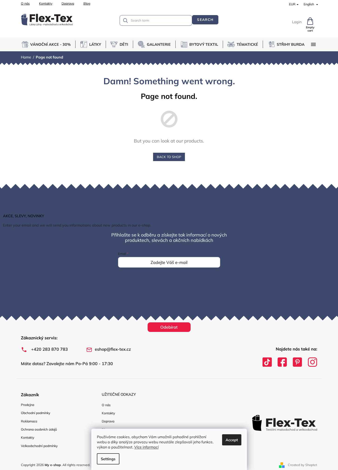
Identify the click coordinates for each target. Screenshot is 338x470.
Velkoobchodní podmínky (39, 446)
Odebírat (169, 327)
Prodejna (27, 405)
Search (205, 19)
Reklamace (29, 421)
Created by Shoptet (302, 465)
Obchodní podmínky (35, 413)
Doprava (68, 3)
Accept (232, 440)
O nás (25, 3)
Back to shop (169, 157)
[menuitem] (48, 44)
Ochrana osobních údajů (39, 429)
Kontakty (45, 3)
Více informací (146, 447)
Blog (86, 3)
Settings (108, 459)
